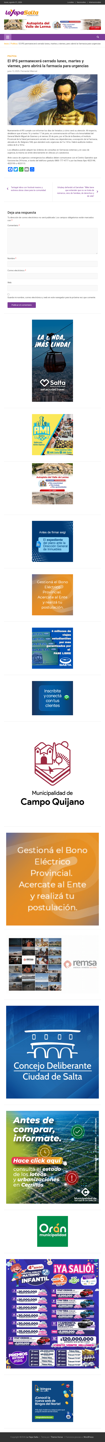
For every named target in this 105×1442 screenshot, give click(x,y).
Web (9, 282)
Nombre (12, 258)
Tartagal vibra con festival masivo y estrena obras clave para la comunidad (28, 189)
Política (12, 56)
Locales (70, 2)
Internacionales (95, 2)
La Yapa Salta (32, 1437)
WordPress (89, 1437)
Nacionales (81, 2)
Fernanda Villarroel (29, 71)
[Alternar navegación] (7, 37)
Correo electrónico (17, 270)
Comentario (14, 225)
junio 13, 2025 (13, 71)
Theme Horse (57, 1437)
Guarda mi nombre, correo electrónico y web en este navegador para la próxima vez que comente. (52, 297)
